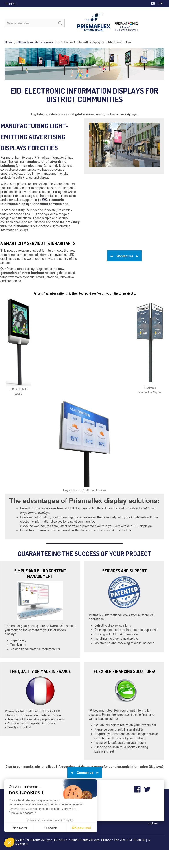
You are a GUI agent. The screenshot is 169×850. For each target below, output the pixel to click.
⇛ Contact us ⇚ (124, 256)
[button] (9, 842)
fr (160, 3)
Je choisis (50, 828)
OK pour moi (81, 828)
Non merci (20, 828)
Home (8, 42)
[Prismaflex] (107, 22)
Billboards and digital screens (35, 42)
